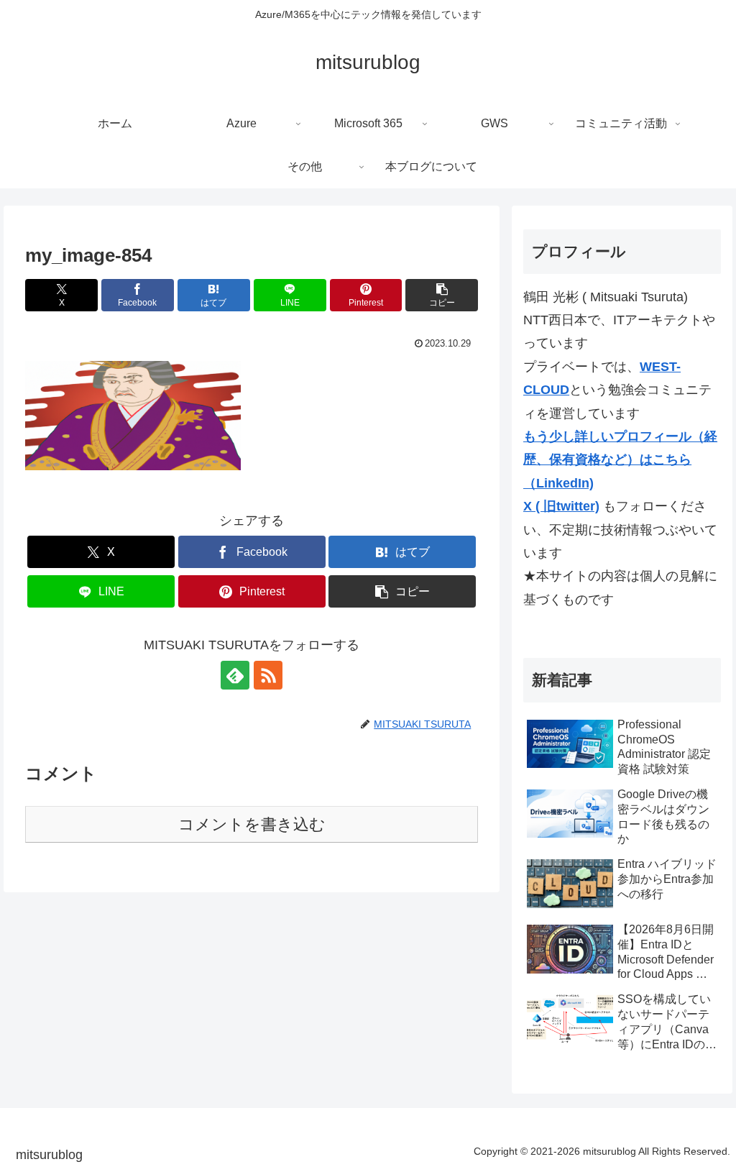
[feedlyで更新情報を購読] (235, 675)
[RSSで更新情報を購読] (268, 675)
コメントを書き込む (252, 824)
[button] (441, 295)
